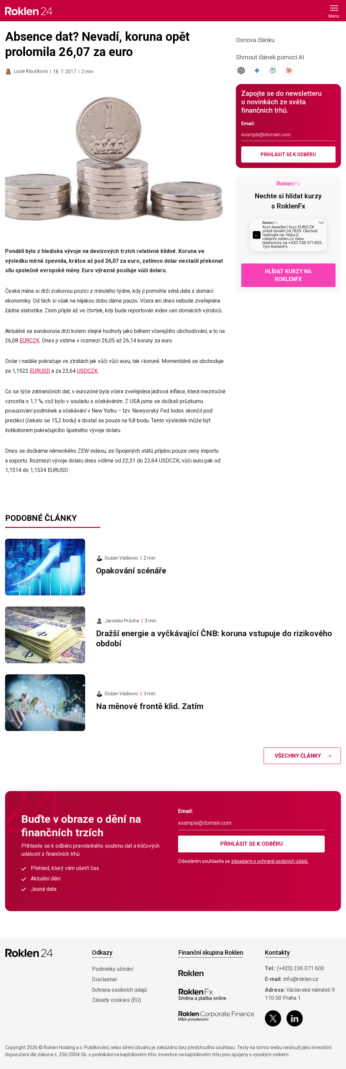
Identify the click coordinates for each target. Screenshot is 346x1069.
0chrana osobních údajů (119, 990)
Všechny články (298, 756)
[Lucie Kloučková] (8, 71)
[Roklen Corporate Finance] (216, 1016)
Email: (248, 123)
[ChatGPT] (241, 70)
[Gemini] (257, 70)
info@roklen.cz (300, 979)
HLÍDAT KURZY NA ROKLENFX (288, 275)
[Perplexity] (273, 70)
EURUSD (40, 371)
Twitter (273, 1018)
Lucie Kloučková (31, 71)
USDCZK (87, 371)
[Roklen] (191, 973)
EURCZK (30, 340)
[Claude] (288, 70)
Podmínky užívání (112, 969)
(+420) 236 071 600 (300, 968)
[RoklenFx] (202, 995)
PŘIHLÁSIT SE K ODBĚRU (288, 154)
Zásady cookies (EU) (116, 1000)
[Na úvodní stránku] (28, 11)
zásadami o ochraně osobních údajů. (269, 861)
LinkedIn (295, 1018)
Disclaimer (104, 979)
